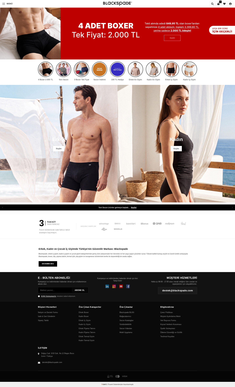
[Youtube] (121, 286)
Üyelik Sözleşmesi (167, 328)
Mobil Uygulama (126, 332)
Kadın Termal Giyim (86, 340)
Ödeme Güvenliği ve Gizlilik (171, 332)
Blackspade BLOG (127, 312)
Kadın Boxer (84, 316)
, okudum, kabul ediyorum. (58, 296)
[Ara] (212, 3)
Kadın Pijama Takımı (87, 332)
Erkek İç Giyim (85, 320)
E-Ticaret (109, 384)
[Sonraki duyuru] (232, 207)
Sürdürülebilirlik (126, 324)
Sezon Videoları (126, 328)
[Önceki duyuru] (2, 207)
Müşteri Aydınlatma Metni (170, 316)
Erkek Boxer (84, 312)
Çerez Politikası (166, 312)
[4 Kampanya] (117, 29)
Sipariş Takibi (43, 320)
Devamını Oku (48, 264)
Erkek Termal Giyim (86, 336)
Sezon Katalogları (127, 320)
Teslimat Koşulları (167, 336)
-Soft (103, 384)
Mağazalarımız (125, 316)
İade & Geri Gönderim (46, 316)
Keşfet (139, 207)
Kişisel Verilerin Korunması (171, 324)
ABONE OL (80, 290)
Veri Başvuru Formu (168, 320)
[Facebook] (128, 286)
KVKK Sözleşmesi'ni (48, 296)
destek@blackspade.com (52, 362)
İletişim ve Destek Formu (48, 312)
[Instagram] (114, 286)
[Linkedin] (107, 286)
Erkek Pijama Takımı (87, 328)
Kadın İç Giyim (85, 324)
